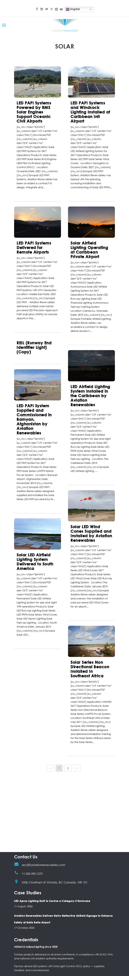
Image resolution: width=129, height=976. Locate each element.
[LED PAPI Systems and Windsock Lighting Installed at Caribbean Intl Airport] (91, 82)
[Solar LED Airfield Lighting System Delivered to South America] (37, 534)
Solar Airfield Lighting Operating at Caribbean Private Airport (89, 249)
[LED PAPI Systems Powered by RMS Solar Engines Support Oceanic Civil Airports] (37, 82)
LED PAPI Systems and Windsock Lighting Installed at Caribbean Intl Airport (90, 111)
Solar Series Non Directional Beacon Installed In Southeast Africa (90, 669)
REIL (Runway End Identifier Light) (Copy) (34, 347)
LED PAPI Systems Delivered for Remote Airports (34, 247)
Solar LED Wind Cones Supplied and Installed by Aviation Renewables (91, 533)
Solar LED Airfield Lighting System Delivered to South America (35, 561)
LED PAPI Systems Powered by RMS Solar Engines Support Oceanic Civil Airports (34, 111)
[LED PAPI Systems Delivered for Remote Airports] (37, 222)
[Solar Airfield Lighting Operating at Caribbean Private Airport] (91, 222)
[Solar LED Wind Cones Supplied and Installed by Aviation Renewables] (91, 505)
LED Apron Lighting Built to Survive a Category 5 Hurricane (52, 900)
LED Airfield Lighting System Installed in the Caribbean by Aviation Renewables (90, 395)
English (75, 9)
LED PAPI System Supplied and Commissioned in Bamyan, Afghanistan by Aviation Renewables (34, 419)
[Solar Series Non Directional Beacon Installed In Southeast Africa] (91, 641)
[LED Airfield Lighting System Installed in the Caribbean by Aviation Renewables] (91, 365)
